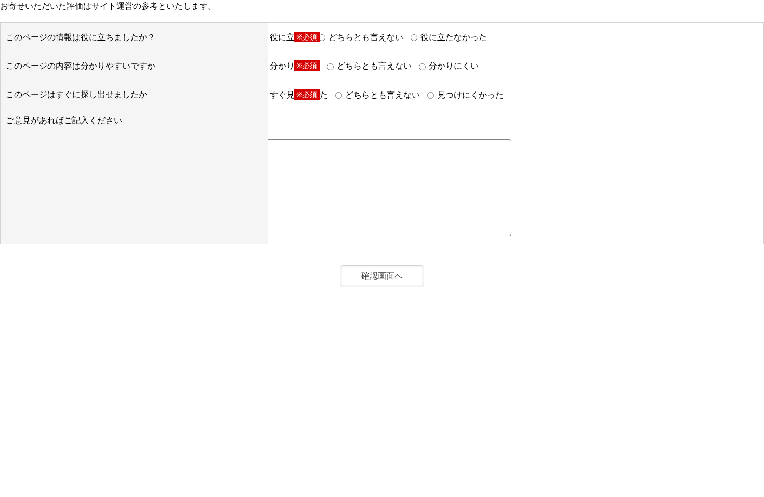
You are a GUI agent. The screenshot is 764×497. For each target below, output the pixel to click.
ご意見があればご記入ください (64, 120)
